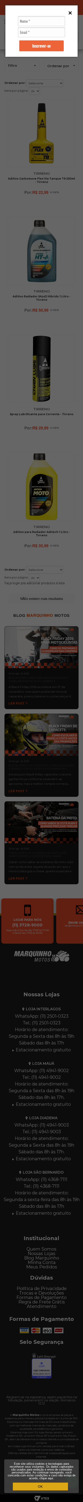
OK (40, 1486)
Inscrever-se (41, 46)
